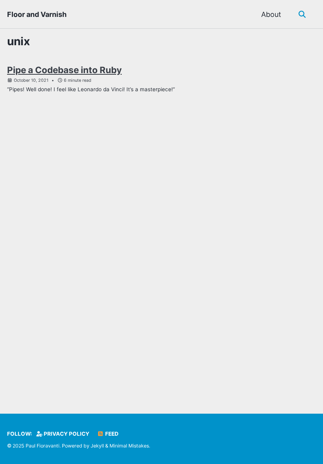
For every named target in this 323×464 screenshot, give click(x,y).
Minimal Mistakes (129, 446)
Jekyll (97, 446)
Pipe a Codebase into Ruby (64, 69)
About (271, 14)
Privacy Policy (66, 434)
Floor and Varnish (37, 14)
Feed (111, 434)
